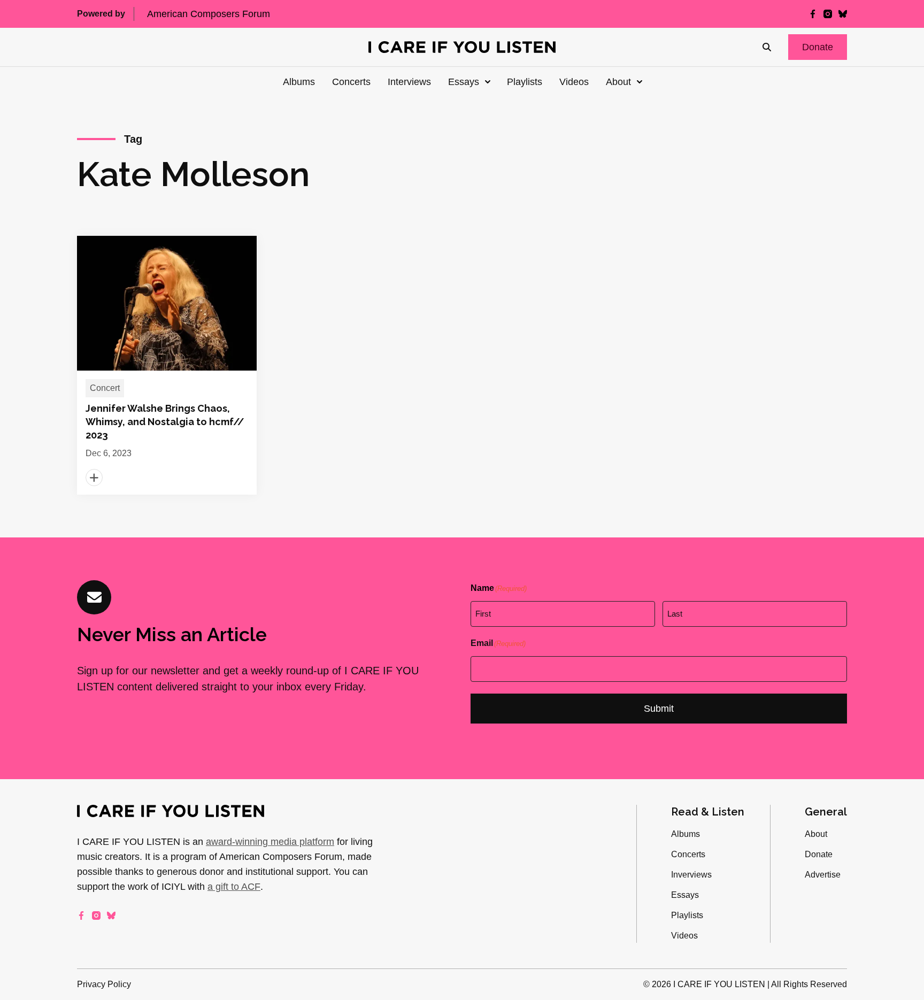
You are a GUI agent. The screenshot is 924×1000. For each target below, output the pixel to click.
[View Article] (167, 365)
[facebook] (812, 14)
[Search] (767, 47)
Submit (659, 708)
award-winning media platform (270, 841)
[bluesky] (842, 14)
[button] (817, 47)
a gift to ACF (233, 886)
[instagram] (827, 14)
